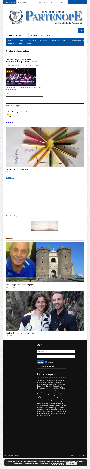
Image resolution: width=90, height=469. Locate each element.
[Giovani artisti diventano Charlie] (45, 147)
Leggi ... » (9, 93)
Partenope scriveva (78, 40)
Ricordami (50, 362)
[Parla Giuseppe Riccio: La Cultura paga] (45, 262)
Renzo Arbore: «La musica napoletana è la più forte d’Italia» (21, 60)
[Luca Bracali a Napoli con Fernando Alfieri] (45, 311)
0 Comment (35, 65)
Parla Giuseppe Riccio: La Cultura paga (19, 285)
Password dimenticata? (47, 366)
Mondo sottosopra (59, 40)
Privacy (34, 36)
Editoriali (32, 40)
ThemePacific (81, 455)
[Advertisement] (23, 196)
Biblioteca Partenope (17, 36)
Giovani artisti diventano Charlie (17, 169)
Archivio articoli (24, 31)
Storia (10, 44)
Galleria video (42, 31)
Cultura (20, 40)
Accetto (71, 464)
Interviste (44, 40)
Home (10, 31)
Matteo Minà (10, 65)
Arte (9, 40)
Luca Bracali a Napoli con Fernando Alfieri (20, 333)
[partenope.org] (44, 17)
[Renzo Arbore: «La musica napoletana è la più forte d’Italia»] (21, 77)
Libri (20, 44)
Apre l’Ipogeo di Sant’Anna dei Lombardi (57, 2)
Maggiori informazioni (57, 463)
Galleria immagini (61, 31)
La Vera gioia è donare (30, 2)
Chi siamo (45, 36)
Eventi (28, 44)
